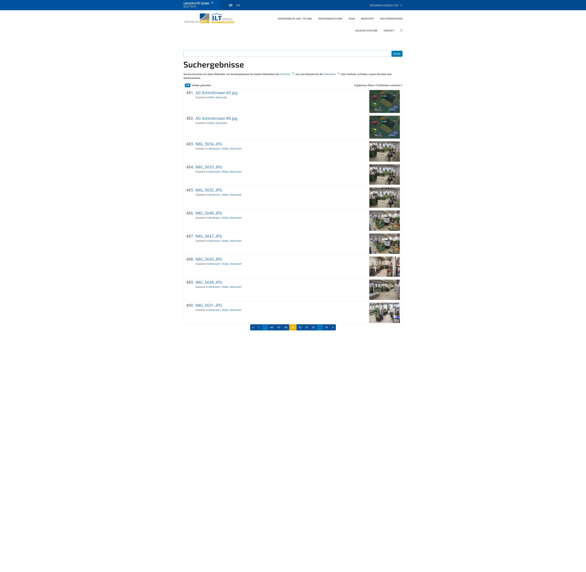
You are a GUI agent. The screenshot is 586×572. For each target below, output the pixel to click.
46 (271, 327)
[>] (333, 327)
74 (326, 327)
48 (285, 327)
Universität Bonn (196, 3)
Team (351, 18)
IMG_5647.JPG (208, 236)
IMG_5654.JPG (208, 144)
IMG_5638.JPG (208, 282)
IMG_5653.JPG (208, 167)
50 (299, 327)
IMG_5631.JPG (208, 305)
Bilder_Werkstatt (231, 148)
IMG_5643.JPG (208, 259)
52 (313, 327)
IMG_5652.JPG (208, 190)
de (231, 5)
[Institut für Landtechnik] (209, 18)
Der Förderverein (391, 18)
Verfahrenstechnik (330, 18)
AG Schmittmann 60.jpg (216, 93)
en (238, 5)
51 (307, 327)
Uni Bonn (285, 74)
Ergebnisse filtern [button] (364, 85)
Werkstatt (367, 18)
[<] (253, 327)
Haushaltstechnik (366, 30)
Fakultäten (330, 74)
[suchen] (400, 32)
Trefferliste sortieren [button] (388, 85)
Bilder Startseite (217, 97)
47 (278, 327)
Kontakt (389, 30)
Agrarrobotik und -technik (295, 18)
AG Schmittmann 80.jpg (216, 118)
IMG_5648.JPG (208, 213)
